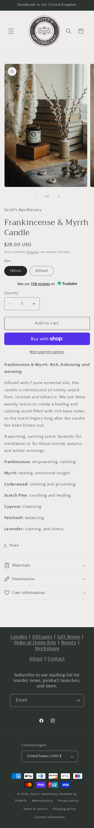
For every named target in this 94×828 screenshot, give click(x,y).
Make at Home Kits (35, 642)
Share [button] (14, 545)
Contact (56, 658)
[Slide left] (35, 196)
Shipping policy (64, 809)
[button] (11, 31)
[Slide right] (58, 196)
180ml (16, 271)
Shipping (32, 252)
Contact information (49, 817)
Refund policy (42, 800)
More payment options (47, 351)
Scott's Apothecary (44, 794)
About (36, 658)
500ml (41, 271)
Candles (19, 637)
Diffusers (42, 637)
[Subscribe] (78, 700)
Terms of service (35, 809)
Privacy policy (68, 800)
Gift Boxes (68, 637)
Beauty (68, 642)
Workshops (47, 648)
